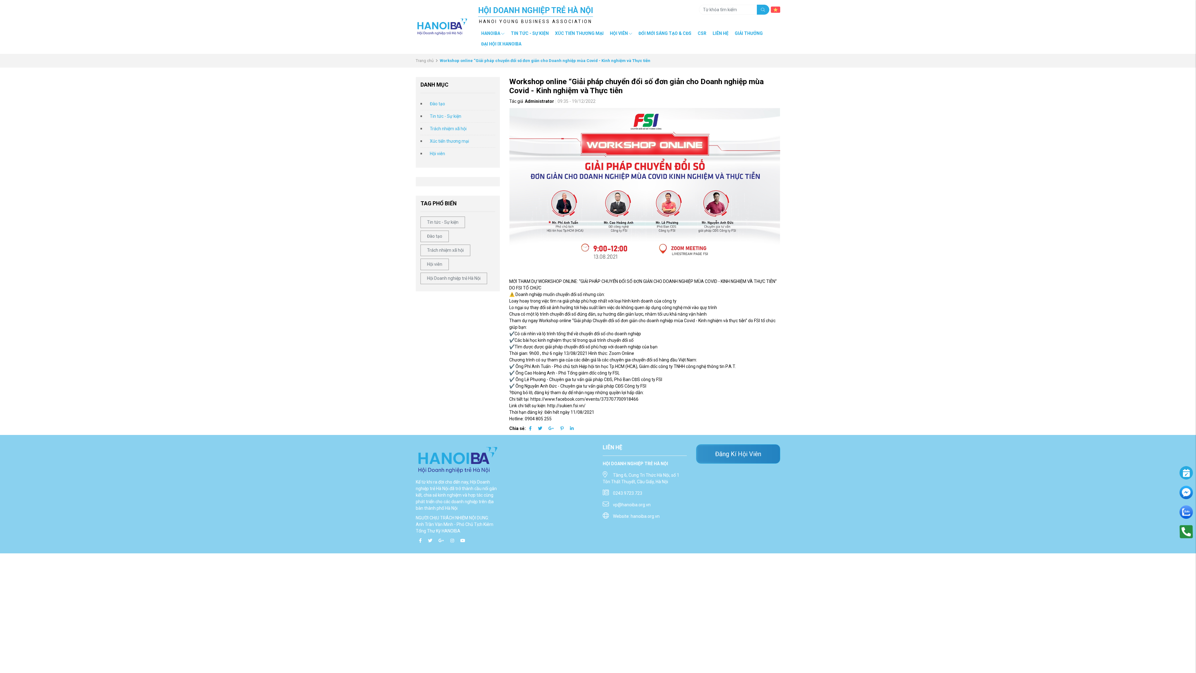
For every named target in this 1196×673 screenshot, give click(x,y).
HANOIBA (490, 33)
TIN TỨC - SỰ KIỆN (530, 33)
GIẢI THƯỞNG (749, 33)
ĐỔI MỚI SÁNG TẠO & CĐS (664, 33)
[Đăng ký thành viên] (1186, 473)
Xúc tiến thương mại (579, 33)
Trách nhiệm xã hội (448, 128)
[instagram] (452, 540)
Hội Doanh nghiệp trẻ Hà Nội (454, 278)
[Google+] (551, 428)
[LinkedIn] (572, 428)
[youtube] (462, 540)
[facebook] (420, 540)
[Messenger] (1186, 491)
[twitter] (430, 540)
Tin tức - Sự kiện (445, 116)
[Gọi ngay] (1186, 531)
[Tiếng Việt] (775, 9)
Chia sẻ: (517, 428)
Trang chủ (425, 60)
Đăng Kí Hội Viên (738, 454)
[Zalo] (1186, 511)
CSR (702, 33)
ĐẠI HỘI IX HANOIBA (501, 43)
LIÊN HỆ (721, 33)
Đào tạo (437, 103)
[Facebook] (530, 428)
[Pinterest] (562, 428)
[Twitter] (540, 428)
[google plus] (441, 540)
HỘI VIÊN (619, 33)
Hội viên (437, 153)
